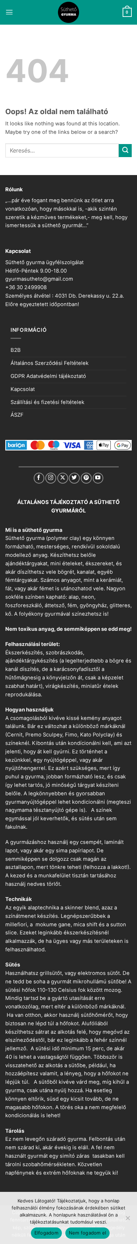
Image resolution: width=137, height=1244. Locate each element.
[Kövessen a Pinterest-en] (86, 478)
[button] (9, 12)
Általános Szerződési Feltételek (50, 363)
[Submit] (125, 150)
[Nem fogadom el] (127, 1220)
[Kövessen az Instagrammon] (50, 478)
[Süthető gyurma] (68, 12)
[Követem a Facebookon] (39, 478)
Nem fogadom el (87, 1233)
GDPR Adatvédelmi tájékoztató (48, 376)
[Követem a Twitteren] (74, 478)
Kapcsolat (23, 389)
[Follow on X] (62, 478)
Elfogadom (46, 1233)
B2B (16, 350)
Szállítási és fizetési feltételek (47, 402)
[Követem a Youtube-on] (98, 478)
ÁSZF (17, 415)
